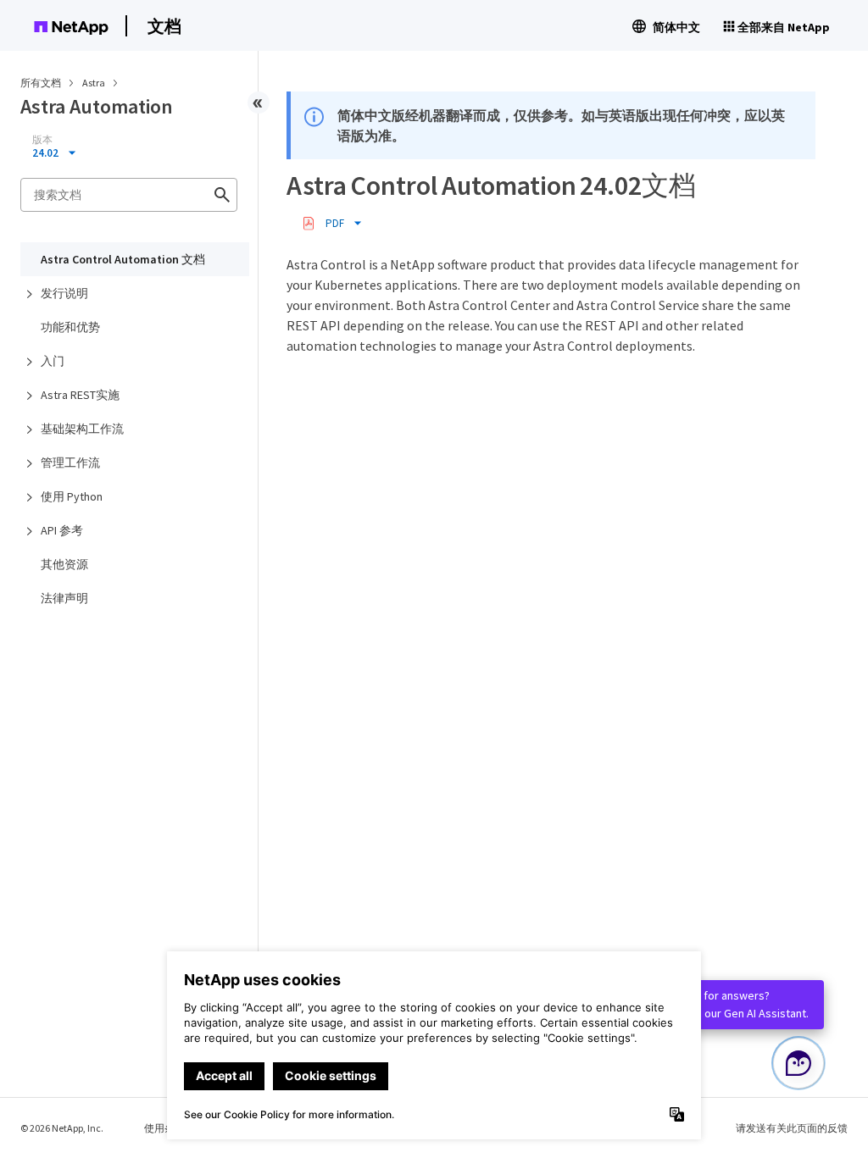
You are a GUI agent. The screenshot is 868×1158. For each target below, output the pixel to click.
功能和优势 (70, 327)
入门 (52, 360)
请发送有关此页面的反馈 (792, 1128)
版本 (42, 140)
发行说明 (64, 293)
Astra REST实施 (80, 394)
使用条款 (164, 1128)
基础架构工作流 (82, 428)
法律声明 (64, 598)
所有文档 (40, 82)
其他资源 (64, 564)
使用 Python (72, 496)
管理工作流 (70, 462)
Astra (94, 82)
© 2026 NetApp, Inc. (61, 1128)
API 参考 (62, 530)
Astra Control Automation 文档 (123, 259)
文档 (164, 25)
